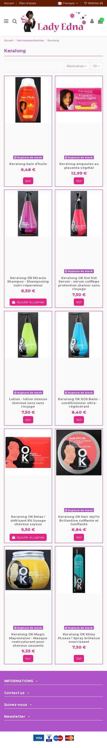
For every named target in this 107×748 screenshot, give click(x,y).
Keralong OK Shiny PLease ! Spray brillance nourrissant (79, 638)
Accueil (9, 3)
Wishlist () (95, 3)
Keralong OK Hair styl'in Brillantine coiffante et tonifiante (79, 520)
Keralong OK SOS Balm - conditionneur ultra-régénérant (79, 402)
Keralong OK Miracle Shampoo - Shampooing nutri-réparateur (28, 281)
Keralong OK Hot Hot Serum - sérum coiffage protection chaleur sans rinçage (79, 283)
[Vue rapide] (32, 160)
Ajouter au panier (30, 302)
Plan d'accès (27, 3)
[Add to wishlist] (24, 160)
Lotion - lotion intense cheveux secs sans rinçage (28, 402)
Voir (28, 181)
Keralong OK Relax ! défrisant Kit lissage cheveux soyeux (28, 520)
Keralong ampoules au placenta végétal (79, 166)
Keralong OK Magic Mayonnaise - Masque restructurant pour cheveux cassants (28, 639)
